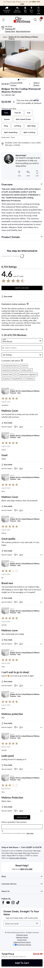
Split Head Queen (23, 119)
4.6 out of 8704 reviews (16, 84)
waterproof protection (10, 370)
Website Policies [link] (22, 937)
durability (6, 379)
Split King (31, 126)
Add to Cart (22, 962)
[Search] (35, 20)
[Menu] (3, 20)
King (6, 126)
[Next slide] (40, 59)
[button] (18, 79)
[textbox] (22, 826)
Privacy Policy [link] (22, 940)
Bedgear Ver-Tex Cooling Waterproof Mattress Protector (23, 38)
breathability (17, 379)
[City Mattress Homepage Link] (22, 19)
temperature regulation (28, 374)
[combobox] (22, 340)
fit (15, 374)
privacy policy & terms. (18, 858)
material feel (7, 374)
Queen (7, 119)
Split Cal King (29, 132)
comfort (24, 366)
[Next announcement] (40, 5)
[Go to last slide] (4, 59)
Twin (6, 113)
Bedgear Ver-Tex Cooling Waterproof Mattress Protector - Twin (24, 392)
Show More (22, 817)
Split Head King (10, 132)
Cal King (17, 126)
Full (28, 113)
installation (29, 379)
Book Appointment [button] (23, 31)
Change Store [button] (10, 31)
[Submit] (37, 923)
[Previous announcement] (4, 5)
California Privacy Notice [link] (22, 942)
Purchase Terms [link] (22, 935)
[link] (7, 10)
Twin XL (17, 113)
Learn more (29, 833)
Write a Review (36, 84)
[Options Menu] (41, 427)
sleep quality (27, 370)
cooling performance (10, 366)
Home (5, 37)
